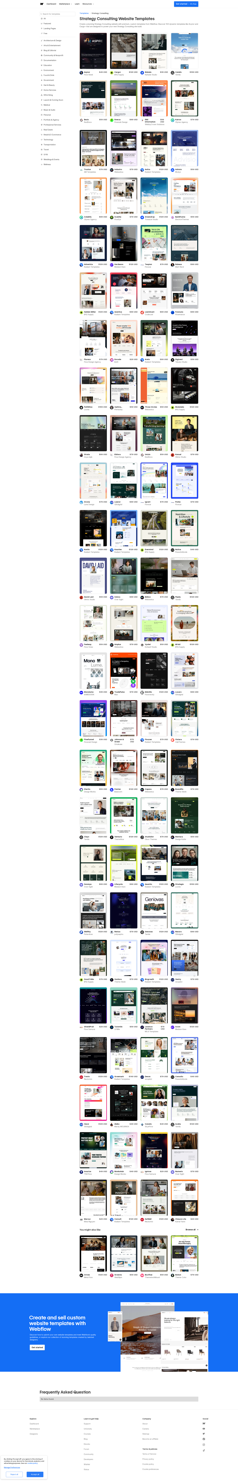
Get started (186, 4)
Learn (77, 4)
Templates (84, 13)
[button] (65, 4)
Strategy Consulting (100, 13)
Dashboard (51, 4)
